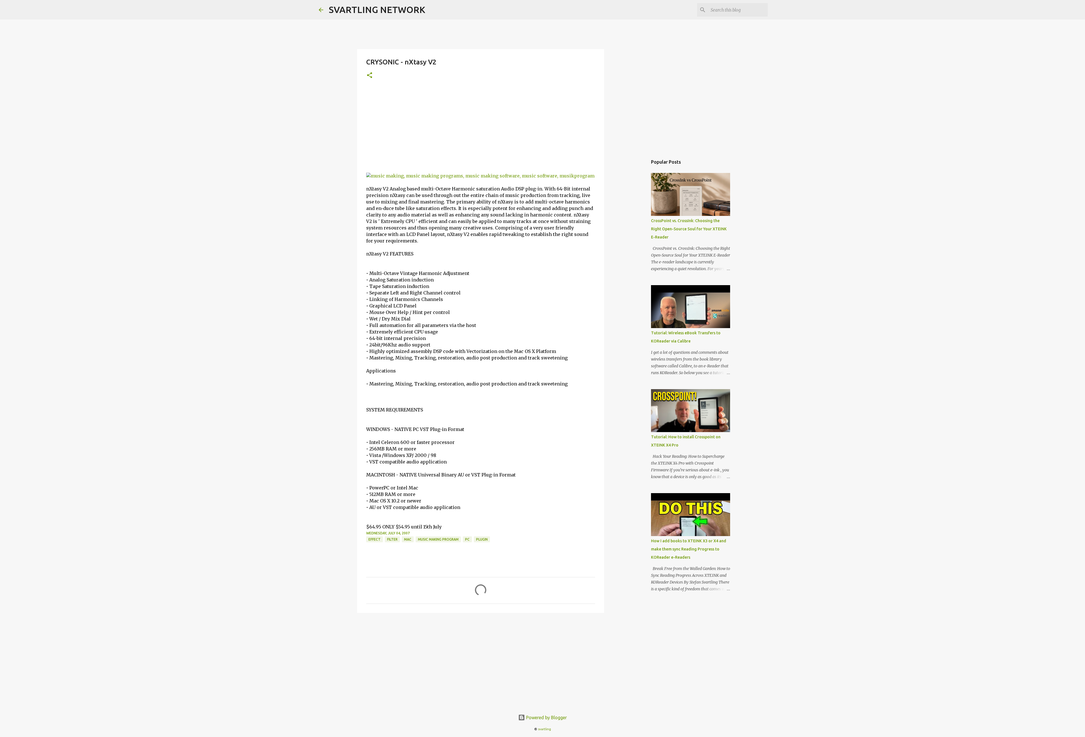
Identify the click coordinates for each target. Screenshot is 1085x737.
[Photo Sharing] (480, 176)
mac (407, 539)
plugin (482, 539)
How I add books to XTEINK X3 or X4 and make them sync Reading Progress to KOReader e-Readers (688, 549)
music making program (438, 539)
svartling (544, 729)
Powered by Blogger (546, 717)
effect (374, 539)
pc (467, 539)
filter (392, 539)
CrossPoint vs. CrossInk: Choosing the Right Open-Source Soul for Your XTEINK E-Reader (689, 228)
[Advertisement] (480, 130)
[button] (369, 75)
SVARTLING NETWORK (377, 10)
